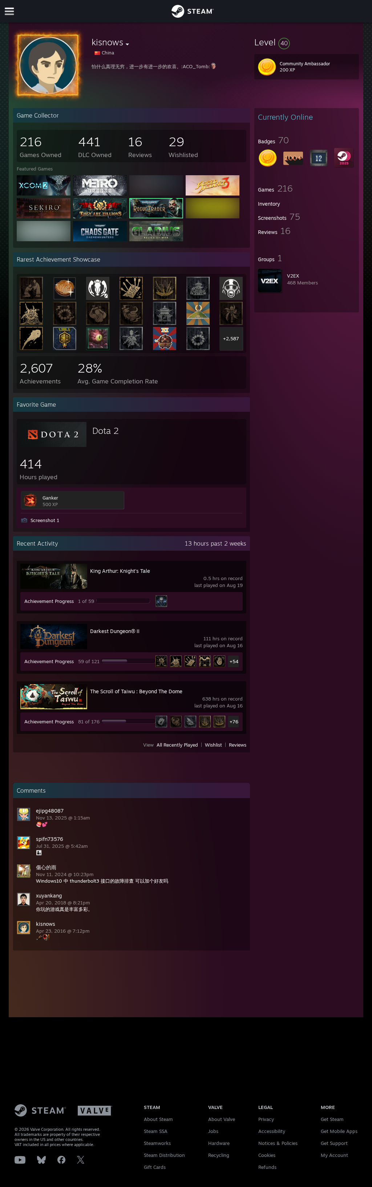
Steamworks (157, 1143)
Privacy (266, 1119)
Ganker (50, 498)
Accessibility (271, 1131)
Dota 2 (105, 430)
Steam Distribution (164, 1155)
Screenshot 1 (45, 520)
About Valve (221, 1119)
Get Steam (332, 1119)
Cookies (266, 1155)
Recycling (218, 1155)
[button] (306, 42)
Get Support (334, 1143)
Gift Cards (155, 1167)
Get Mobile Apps (339, 1131)
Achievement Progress (49, 601)
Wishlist (213, 745)
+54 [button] (234, 661)
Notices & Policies (278, 1143)
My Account (334, 1155)
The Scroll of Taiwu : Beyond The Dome (136, 691)
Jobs (213, 1131)
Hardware (219, 1143)
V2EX (293, 276)
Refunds (267, 1167)
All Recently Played (177, 745)
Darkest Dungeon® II (115, 631)
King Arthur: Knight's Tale (120, 571)
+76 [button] (234, 721)
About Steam (158, 1119)
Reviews (237, 745)
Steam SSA (155, 1131)
